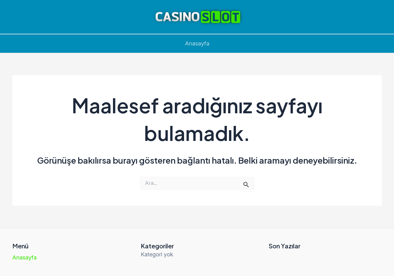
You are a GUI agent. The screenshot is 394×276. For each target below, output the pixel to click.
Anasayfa (197, 43)
